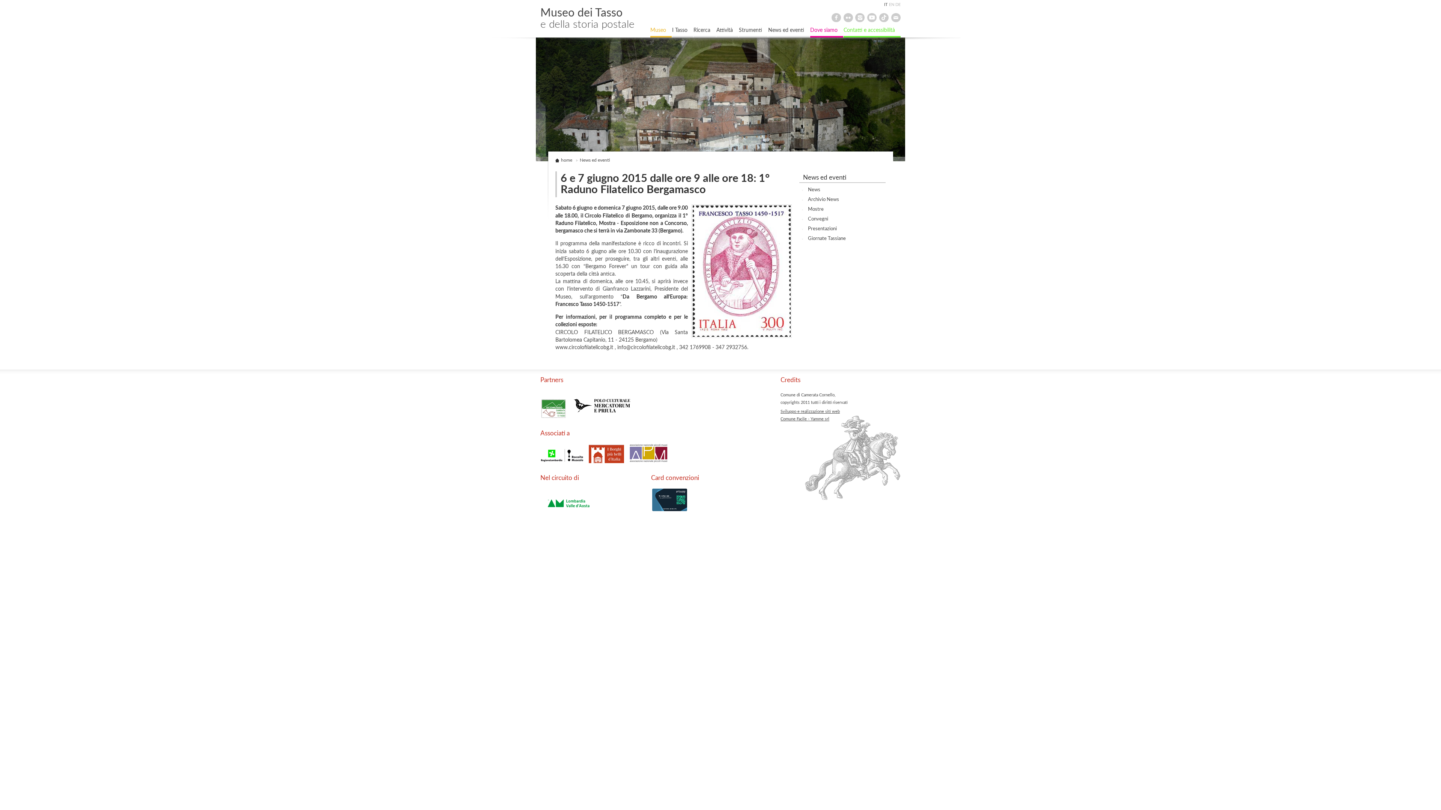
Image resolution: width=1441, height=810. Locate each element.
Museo (658, 30)
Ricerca (701, 30)
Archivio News (823, 199)
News (814, 190)
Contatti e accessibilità (869, 30)
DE (898, 5)
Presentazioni (822, 228)
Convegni (818, 219)
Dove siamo (824, 30)
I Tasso (679, 30)
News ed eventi (786, 30)
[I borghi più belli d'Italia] (607, 463)
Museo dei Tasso (587, 19)
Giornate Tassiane (827, 238)
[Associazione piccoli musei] (649, 463)
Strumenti (750, 30)
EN (891, 5)
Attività (724, 30)
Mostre (816, 209)
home (566, 160)
